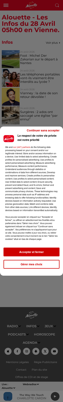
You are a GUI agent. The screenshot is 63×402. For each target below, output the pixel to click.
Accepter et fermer (31, 252)
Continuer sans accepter (43, 130)
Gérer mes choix (31, 264)
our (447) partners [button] (21, 146)
